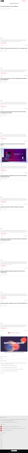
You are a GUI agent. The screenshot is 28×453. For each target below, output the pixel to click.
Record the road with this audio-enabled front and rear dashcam (9, 365)
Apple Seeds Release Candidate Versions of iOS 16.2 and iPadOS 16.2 (14, 303)
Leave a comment (25, 45)
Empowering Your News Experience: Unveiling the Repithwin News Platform (11, 426)
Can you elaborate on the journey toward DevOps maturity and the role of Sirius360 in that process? (13, 428)
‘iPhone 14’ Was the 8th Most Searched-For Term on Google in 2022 (14, 48)
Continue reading (3, 106)
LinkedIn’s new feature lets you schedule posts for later (10, 367)
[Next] (26, 344)
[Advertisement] (14, 379)
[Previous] (1, 344)
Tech (1, 440)
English (13, 450)
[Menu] (26, 1)
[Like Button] (1, 38)
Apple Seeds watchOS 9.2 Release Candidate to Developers (12, 206)
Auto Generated (9, 8)
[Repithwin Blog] (2, 1)
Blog (1, 5)
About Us (2, 446)
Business (2, 441)
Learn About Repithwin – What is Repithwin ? (9, 6)
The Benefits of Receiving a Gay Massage (7, 430)
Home (1, 445)
